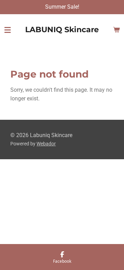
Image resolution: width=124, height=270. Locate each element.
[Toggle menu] (7, 29)
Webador (46, 143)
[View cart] (116, 29)
